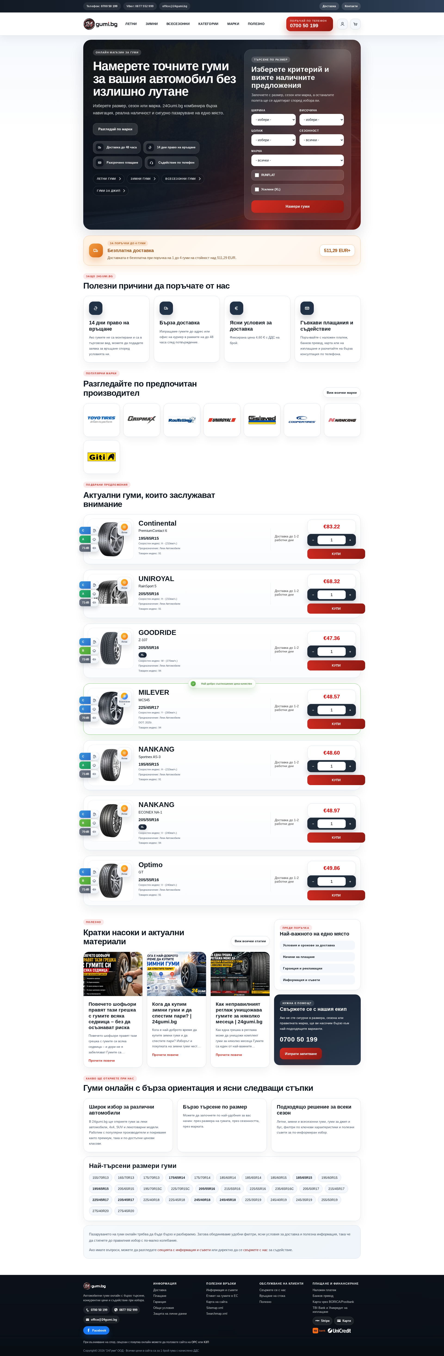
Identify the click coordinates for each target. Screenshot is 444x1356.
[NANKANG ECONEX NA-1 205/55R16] (222, 823)
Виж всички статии (250, 941)
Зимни (152, 24)
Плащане (159, 1296)
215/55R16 (232, 1189)
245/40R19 (279, 1200)
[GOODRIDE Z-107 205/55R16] (222, 651)
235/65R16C (284, 1189)
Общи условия (163, 1308)
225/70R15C (180, 1189)
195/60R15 (329, 1177)
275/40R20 (100, 1211)
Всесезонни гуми (180, 178)
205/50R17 (311, 1189)
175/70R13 (151, 1177)
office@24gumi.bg (174, 6)
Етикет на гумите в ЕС (222, 1296)
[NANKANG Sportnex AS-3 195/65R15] (222, 765)
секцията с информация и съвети (184, 1250)
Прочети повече (102, 1060)
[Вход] (342, 24)
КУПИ (336, 554)
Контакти (351, 6)
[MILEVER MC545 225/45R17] (222, 709)
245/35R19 (304, 1200)
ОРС (194, 1342)
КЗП (206, 1342)
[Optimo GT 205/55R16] (222, 880)
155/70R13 (100, 1177)
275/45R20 (126, 1211)
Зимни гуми (141, 178)
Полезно (256, 24)
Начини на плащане (299, 957)
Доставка (329, 6)
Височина (308, 110)
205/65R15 (126, 1189)
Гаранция (159, 1302)
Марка (256, 151)
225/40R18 (151, 1200)
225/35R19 (253, 1200)
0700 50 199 (299, 1039)
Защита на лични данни (170, 1313)
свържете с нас (255, 1250)
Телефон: (102, 6)
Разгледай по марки (115, 129)
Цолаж (257, 130)
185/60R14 (228, 1177)
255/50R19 (329, 1200)
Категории (208, 24)
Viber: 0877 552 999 (140, 6)
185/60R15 (279, 1177)
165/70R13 (126, 1177)
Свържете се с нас (272, 1290)
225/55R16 (258, 1189)
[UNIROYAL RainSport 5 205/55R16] (222, 594)
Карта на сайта (216, 1302)
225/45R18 (177, 1200)
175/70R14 (202, 1177)
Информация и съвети (301, 980)
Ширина (258, 110)
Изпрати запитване (301, 1054)
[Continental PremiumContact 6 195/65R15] (222, 539)
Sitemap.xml (214, 1308)
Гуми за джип (108, 190)
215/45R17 (336, 1189)
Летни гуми (106, 178)
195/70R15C (152, 1189)
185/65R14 (253, 1177)
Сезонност (309, 130)
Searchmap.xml (216, 1313)
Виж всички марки (342, 392)
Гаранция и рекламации (302, 968)
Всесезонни (178, 24)
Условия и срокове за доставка (309, 945)
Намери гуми (298, 206)
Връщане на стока (272, 1296)
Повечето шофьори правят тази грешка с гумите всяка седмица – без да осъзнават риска (112, 1015)
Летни (131, 24)
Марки (233, 24)
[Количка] (355, 24)
